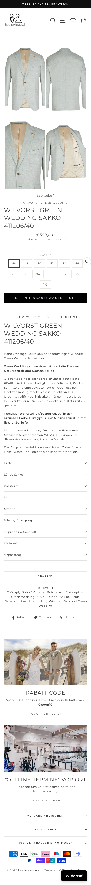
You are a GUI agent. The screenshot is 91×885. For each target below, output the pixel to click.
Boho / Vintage (33, 592)
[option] (45, 4)
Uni (43, 601)
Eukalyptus (74, 592)
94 (38, 274)
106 (77, 274)
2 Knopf (13, 592)
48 (27, 263)
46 (14, 263)
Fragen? (45, 576)
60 (25, 274)
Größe (45, 255)
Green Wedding (23, 597)
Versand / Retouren (45, 815)
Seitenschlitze (15, 601)
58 (13, 274)
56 (77, 263)
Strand (33, 601)
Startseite (44, 195)
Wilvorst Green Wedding (45, 202)
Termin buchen (46, 800)
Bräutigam (55, 592)
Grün (41, 597)
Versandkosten (56, 239)
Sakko (64, 597)
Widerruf (74, 876)
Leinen (52, 597)
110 (45, 284)
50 (39, 263)
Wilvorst (55, 601)
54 (64, 263)
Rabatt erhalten (45, 713)
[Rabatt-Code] (45, 662)
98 (50, 274)
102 (64, 274)
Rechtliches (45, 829)
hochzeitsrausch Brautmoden (45, 842)
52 (52, 263)
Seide (76, 597)
